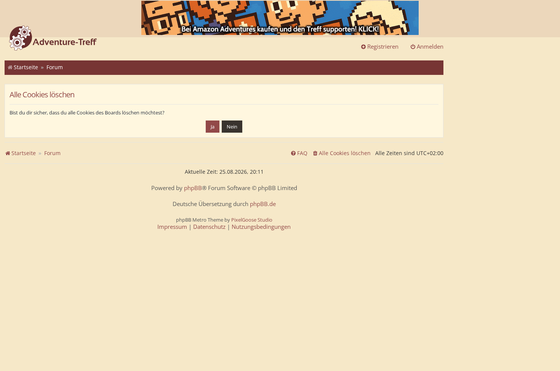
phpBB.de (263, 204)
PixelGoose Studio (251, 219)
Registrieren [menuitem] (382, 46)
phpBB (193, 188)
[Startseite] (53, 38)
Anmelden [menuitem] (430, 46)
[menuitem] (341, 153)
